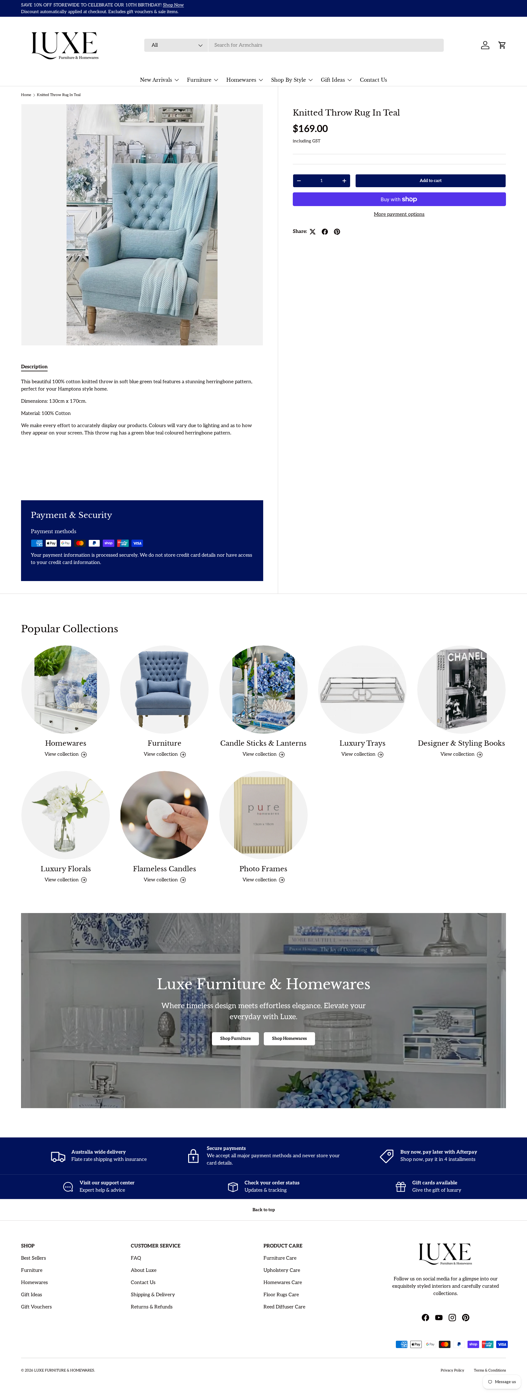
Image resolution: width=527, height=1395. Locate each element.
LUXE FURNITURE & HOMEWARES (64, 1370)
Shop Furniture (235, 1038)
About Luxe (143, 1270)
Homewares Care (283, 1283)
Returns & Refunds (152, 1307)
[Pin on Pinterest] (337, 232)
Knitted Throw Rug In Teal (59, 95)
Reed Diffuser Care (284, 1307)
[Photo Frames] (263, 815)
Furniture (199, 80)
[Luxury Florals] (65, 815)
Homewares (241, 80)
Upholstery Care (282, 1270)
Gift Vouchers (36, 1307)
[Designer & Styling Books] (461, 689)
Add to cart (431, 180)
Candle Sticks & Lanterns (263, 744)
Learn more (197, 5)
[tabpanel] (142, 432)
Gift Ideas (333, 80)
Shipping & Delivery (153, 1295)
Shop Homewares (289, 1038)
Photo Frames (263, 869)
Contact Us (373, 80)
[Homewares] (65, 689)
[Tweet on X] (313, 232)
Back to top (264, 1209)
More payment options (399, 214)
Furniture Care (280, 1258)
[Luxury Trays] (362, 689)
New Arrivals (156, 80)
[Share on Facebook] (325, 232)
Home (26, 95)
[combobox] (294, 45)
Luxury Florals (66, 869)
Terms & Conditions (490, 1370)
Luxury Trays (362, 744)
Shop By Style (288, 80)
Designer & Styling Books (461, 744)
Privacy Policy (452, 1370)
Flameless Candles (164, 869)
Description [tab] (34, 367)
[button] (502, 45)
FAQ (136, 1258)
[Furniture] (164, 689)
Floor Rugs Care (281, 1295)
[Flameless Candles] (164, 815)
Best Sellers (33, 1258)
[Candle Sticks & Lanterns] (263, 689)
